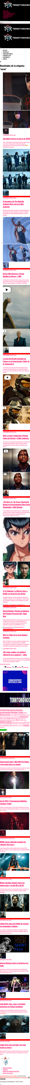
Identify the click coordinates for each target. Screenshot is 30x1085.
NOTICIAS (5, 11)
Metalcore (14, 720)
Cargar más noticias (5, 664)
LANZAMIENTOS (7, 16)
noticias (25, 720)
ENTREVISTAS (6, 12)
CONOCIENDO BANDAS (9, 13)
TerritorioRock (15, 725)
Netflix (21, 720)
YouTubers (2, 727)
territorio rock (7, 725)
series (28, 723)
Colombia (22, 715)
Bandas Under (17, 712)
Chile (15, 715)
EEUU (1, 718)
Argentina (4, 710)
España (9, 718)
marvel (7, 720)
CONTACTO (5, 1070)
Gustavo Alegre (13, 1076)
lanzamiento (23, 718)
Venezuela (20, 725)
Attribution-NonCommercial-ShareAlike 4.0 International (14, 1077)
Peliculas (28, 722)
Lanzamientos (3, 720)
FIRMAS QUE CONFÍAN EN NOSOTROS (11, 1071)
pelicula (24, 722)
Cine (18, 715)
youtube (26, 725)
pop (1, 723)
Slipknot (1, 725)
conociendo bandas (5, 716)
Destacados (24, 717)
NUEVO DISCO (6, 722)
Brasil (25, 712)
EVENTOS (5, 18)
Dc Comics (11, 716)
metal (11, 720)
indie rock (18, 718)
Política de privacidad (8, 1073)
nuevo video (20, 722)
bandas (13, 710)
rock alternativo (8, 723)
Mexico (18, 720)
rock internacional (22, 723)
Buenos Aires (5, 715)
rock (3, 723)
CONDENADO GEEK (8, 15)
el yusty (4, 718)
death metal (16, 716)
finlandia (13, 718)
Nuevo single (15, 722)
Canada (12, 714)
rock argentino (15, 723)
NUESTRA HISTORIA (7, 1068)
